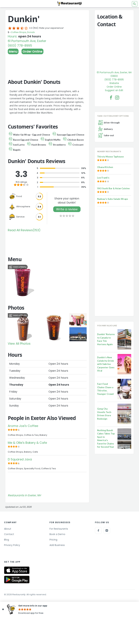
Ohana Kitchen (105, 167)
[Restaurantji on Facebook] (98, 530)
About (7, 528)
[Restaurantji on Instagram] (106, 530)
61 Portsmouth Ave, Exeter (27, 41)
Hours (12, 36)
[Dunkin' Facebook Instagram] (117, 98)
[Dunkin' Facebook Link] (111, 98)
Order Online (32, 51)
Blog (6, 539)
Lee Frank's (103, 177)
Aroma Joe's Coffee (23, 426)
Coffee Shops (18, 32)
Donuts (31, 32)
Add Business (57, 545)
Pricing (53, 539)
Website (114, 83)
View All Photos (19, 343)
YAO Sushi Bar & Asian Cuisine (113, 188)
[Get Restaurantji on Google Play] (16, 579)
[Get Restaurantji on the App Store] (16, 570)
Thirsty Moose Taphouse (110, 156)
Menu (13, 51)
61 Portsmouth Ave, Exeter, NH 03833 (114, 74)
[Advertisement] (47, 63)
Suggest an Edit (114, 90)
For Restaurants (58, 528)
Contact (9, 534)
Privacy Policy (12, 545)
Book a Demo (57, 534)
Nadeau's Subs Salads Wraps (112, 199)
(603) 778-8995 (20, 45)
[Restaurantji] (69, 3)
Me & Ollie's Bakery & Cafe (27, 443)
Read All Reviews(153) (24, 230)
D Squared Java (20, 459)
